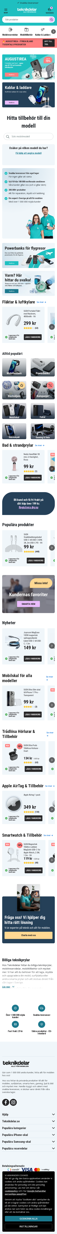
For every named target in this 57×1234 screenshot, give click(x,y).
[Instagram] (13, 1102)
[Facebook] (5, 1102)
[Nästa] (53, 31)
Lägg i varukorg (32, 337)
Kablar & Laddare (42, 34)
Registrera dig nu (28, 507)
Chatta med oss (28, 935)
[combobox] (28, 19)
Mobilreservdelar (10, 34)
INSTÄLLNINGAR (28, 1226)
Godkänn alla (29, 1218)
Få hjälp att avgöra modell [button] (29, 153)
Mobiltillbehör (26, 34)
